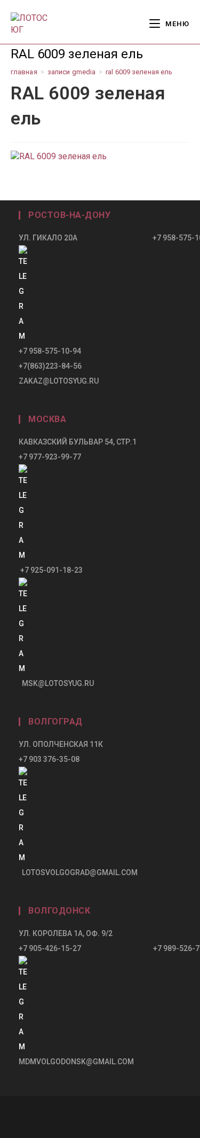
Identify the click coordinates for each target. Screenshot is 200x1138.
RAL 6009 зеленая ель (139, 72)
